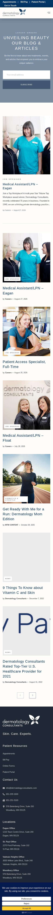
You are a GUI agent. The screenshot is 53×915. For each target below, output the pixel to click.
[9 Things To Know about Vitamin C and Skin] (26, 557)
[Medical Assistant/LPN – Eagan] (26, 145)
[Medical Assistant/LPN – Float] (26, 405)
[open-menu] (48, 13)
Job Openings (12, 179)
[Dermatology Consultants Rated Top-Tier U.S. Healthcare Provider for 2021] (26, 631)
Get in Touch (10, 5)
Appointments (9, 2)
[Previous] (20, 695)
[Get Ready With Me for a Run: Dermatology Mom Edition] (26, 478)
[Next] (32, 695)
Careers (8, 210)
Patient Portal (38, 2)
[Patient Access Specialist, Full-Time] (26, 331)
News (8, 578)
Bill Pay (24, 2)
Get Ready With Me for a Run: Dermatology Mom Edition (23, 514)
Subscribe (26, 85)
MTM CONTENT (11, 525)
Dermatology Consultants (15, 599)
